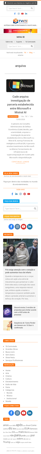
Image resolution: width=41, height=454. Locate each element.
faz (4, 432)
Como (33, 425)
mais (21, 432)
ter (29, 439)
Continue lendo (20, 162)
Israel (16, 432)
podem (28, 436)
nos (35, 432)
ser (11, 439)
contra (5, 429)
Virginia (22, 442)
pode (23, 435)
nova (4, 436)
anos (6, 425)
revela (5, 439)
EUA (27, 428)
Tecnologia (13, 116)
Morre (27, 432)
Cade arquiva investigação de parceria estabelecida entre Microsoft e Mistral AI (20, 104)
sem (9, 439)
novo (7, 436)
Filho (6, 432)
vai (14, 442)
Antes (10, 425)
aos (14, 425)
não (12, 435)
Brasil (28, 425)
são (24, 439)
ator (24, 425)
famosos (33, 428)
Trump (6, 441)
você (26, 442)
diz (10, 428)
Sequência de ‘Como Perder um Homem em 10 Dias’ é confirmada (24, 325)
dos (14, 428)
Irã (13, 431)
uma (12, 442)
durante (19, 429)
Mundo (32, 432)
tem (27, 439)
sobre (20, 438)
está (22, 429)
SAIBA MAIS (20, 190)
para (17, 435)
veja (18, 442)
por (32, 435)
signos (14, 439)
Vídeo (29, 442)
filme (10, 432)
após (19, 425)
